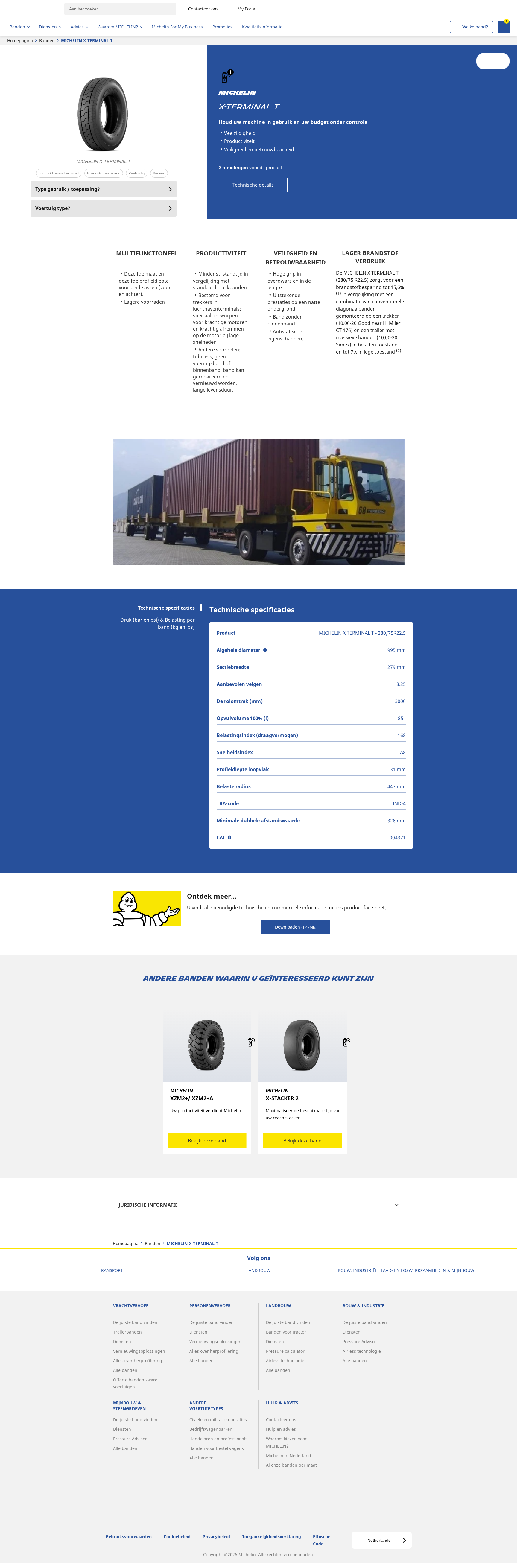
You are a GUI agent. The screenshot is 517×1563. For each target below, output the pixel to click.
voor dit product (250, 167)
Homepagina (20, 40)
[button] (230, 72)
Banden (47, 40)
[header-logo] (33, 9)
